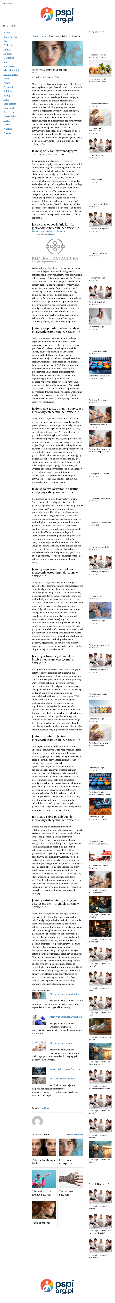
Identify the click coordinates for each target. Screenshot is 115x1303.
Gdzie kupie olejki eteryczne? (96, 720)
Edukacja (8, 45)
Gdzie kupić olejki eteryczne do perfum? (98, 842)
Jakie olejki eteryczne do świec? (99, 1160)
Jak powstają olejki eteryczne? (97, 621)
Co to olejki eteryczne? (99, 1184)
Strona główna (39, 35)
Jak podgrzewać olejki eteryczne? (98, 254)
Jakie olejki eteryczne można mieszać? (98, 891)
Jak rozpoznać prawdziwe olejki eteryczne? (96, 130)
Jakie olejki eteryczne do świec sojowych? (99, 1063)
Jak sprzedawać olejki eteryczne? (98, 104)
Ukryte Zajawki (11, 116)
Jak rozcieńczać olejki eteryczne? (98, 205)
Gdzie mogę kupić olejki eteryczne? (99, 646)
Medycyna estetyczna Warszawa (66, 1016)
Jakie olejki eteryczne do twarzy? (99, 964)
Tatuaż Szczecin (41, 1222)
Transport (9, 107)
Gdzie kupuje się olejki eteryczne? (98, 670)
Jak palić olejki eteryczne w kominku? (100, 523)
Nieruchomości (11, 70)
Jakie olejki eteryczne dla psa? (100, 1013)
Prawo (7, 82)
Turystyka (9, 112)
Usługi (7, 124)
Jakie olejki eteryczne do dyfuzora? (99, 1256)
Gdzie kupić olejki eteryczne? (96, 768)
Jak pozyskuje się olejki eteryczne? (99, 229)
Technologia (10, 103)
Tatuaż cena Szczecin (66, 1193)
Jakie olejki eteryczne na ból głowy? (99, 915)
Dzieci (7, 41)
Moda (6, 61)
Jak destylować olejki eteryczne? (98, 352)
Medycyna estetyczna (61, 1042)
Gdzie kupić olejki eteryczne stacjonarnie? (99, 793)
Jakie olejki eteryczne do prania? (99, 989)
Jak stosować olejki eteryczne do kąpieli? (98, 56)
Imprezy (8, 53)
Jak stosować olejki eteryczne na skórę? (98, 80)
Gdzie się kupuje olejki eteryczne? (98, 303)
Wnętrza (8, 128)
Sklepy (7, 95)
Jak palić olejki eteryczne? (95, 597)
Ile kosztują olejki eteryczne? (96, 327)
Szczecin (52, 234)
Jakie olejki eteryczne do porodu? (99, 1207)
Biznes (7, 32)
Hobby (7, 49)
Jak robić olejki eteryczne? (95, 180)
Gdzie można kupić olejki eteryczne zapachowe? (100, 450)
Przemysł (8, 87)
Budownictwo (10, 36)
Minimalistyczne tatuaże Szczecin (41, 1193)
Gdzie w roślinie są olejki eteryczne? (99, 401)
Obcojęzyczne (11, 74)
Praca (6, 78)
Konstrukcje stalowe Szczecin (65, 1069)
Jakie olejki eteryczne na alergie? (99, 1111)
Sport (6, 99)
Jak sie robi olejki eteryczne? (96, 156)
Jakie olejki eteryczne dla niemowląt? (100, 940)
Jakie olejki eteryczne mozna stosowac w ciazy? (100, 1087)
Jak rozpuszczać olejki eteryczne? (99, 474)
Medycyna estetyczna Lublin (64, 993)
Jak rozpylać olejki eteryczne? (97, 279)
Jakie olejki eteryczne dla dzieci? (100, 1038)
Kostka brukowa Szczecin (62, 1078)
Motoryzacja (10, 66)
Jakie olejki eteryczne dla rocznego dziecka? (100, 1231)
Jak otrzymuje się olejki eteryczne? (99, 572)
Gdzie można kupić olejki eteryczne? (100, 425)
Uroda (7, 120)
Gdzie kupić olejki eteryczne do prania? (98, 817)
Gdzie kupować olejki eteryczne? (98, 695)
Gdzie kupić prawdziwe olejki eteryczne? (99, 744)
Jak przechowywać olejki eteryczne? (99, 499)
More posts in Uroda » (74, 1134)
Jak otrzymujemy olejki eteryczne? (99, 548)
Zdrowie (8, 132)
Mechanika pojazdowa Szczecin (98, 866)
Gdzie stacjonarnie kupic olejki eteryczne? (99, 377)
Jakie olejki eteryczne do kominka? (99, 1136)
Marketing (9, 57)
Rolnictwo (9, 91)
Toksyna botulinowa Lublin (43, 1161)
